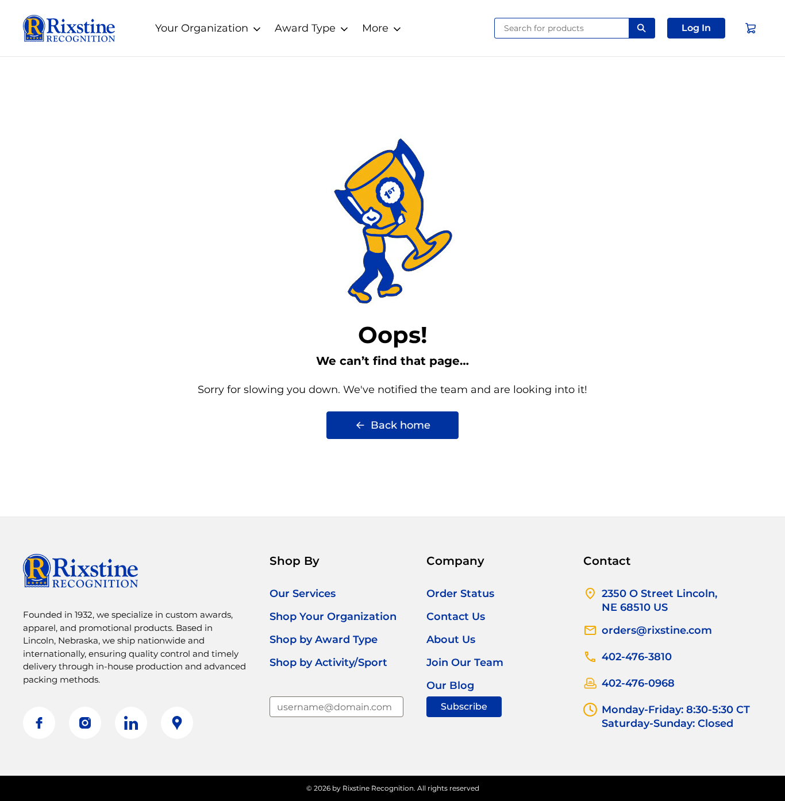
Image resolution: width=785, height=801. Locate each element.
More (375, 28)
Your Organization (201, 28)
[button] (696, 28)
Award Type (305, 28)
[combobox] (562, 28)
